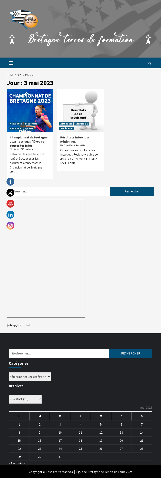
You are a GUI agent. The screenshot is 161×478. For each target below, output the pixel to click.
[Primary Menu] (10, 63)
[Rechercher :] (58, 191)
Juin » (21, 463)
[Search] (149, 63)
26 (100, 449)
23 (39, 449)
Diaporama (31, 123)
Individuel (16, 128)
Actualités (16, 123)
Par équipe (66, 128)
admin (29, 149)
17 (60, 440)
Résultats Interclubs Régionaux (75, 139)
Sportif (29, 128)
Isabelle (80, 145)
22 (19, 449)
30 (39, 457)
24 (60, 449)
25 (80, 449)
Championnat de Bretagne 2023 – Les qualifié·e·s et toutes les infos (29, 141)
